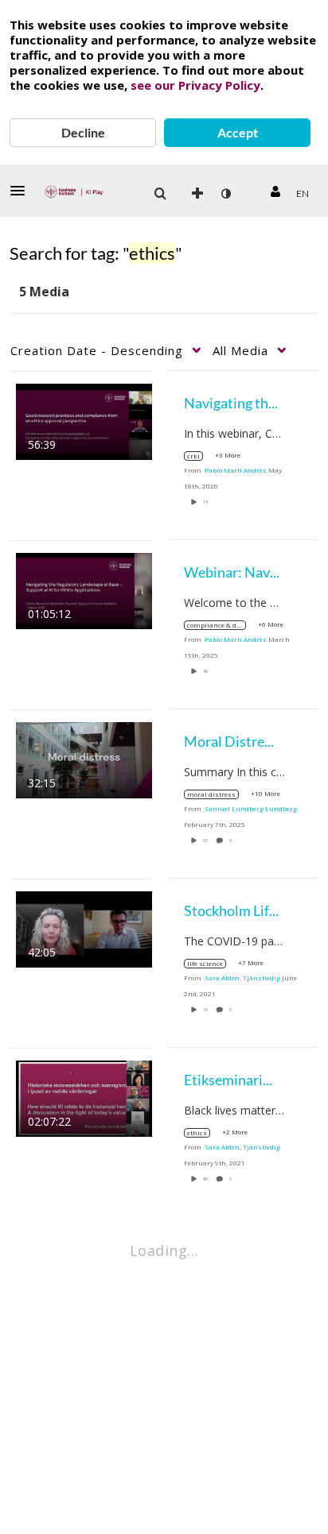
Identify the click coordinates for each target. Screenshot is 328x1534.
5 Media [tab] (44, 291)
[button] (22, 191)
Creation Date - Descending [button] (96, 350)
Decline (83, 132)
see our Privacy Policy (195, 85)
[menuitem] (160, 194)
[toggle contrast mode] (225, 194)
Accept (237, 132)
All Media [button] (240, 350)
